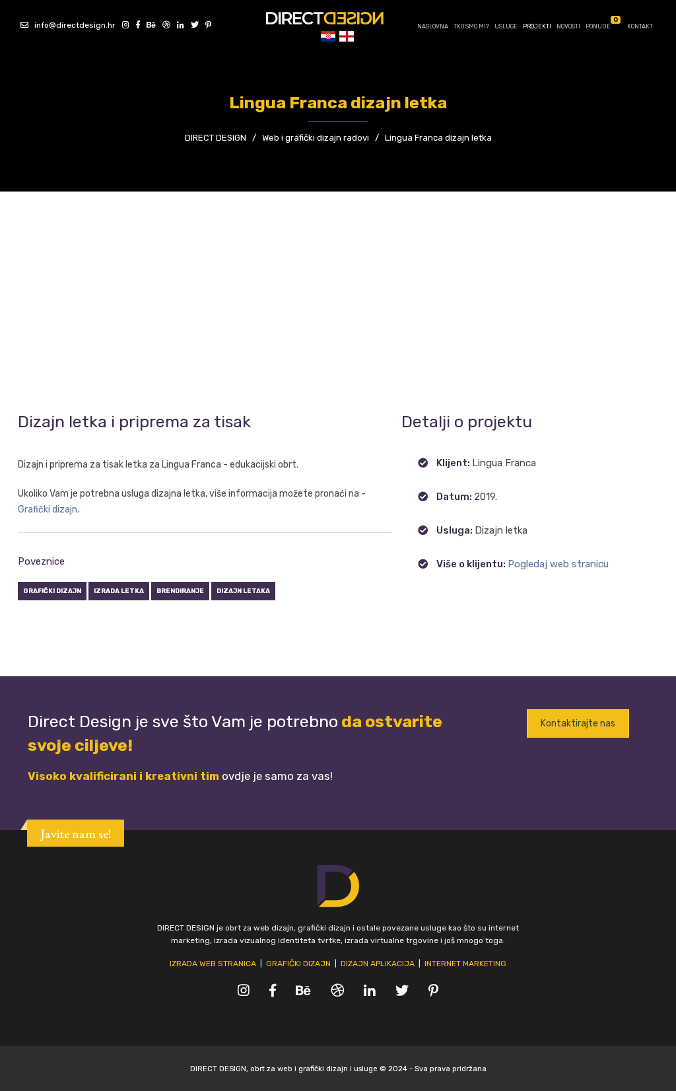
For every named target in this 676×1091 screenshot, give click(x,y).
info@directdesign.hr (72, 25)
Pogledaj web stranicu (558, 564)
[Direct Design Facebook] (135, 25)
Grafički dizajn (47, 509)
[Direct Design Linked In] (178, 25)
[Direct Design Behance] (149, 25)
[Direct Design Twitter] (192, 25)
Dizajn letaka (243, 590)
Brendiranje (180, 590)
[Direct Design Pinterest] (206, 25)
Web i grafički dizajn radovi (315, 138)
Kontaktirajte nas (578, 723)
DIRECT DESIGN (215, 138)
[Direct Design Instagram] (123, 25)
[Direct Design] (338, 17)
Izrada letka (119, 590)
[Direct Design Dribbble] (164, 25)
